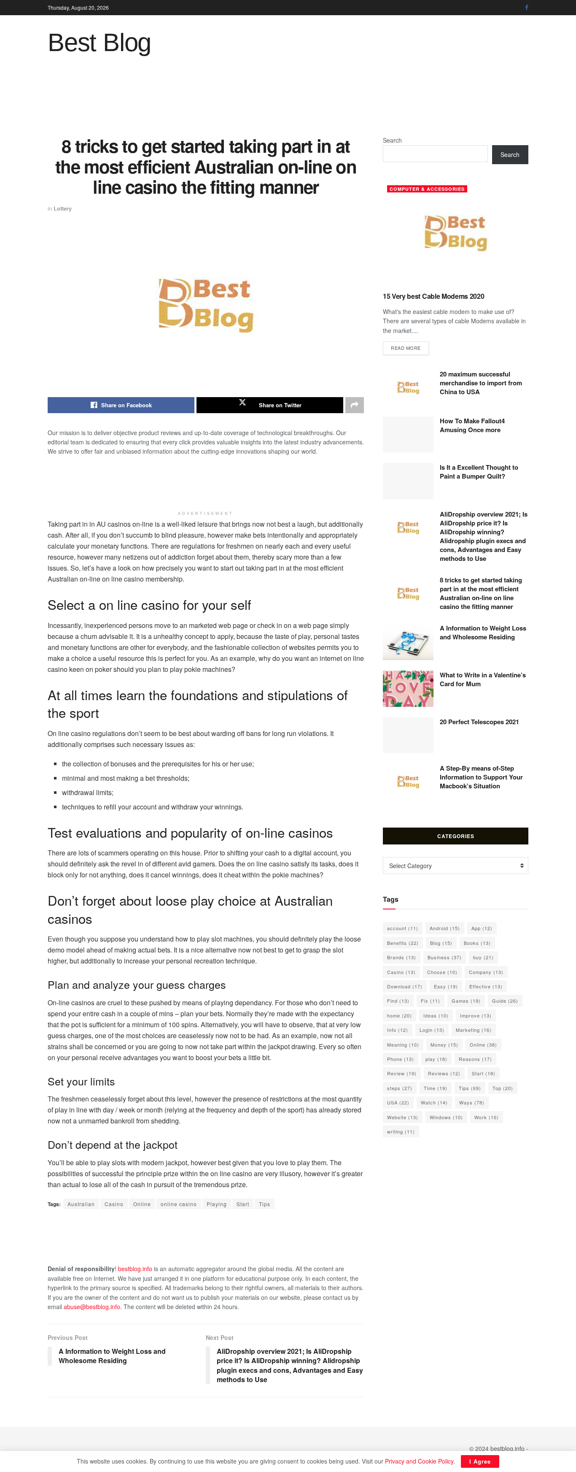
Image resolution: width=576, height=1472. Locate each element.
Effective (486, 986)
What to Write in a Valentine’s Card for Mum (483, 679)
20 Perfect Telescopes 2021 (479, 721)
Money (444, 1044)
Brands (401, 957)
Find (398, 1000)
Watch (434, 1102)
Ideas (436, 1015)
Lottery (63, 208)
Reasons (475, 1058)
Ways (471, 1102)
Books (477, 942)
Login (432, 1029)
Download (405, 986)
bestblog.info (135, 1268)
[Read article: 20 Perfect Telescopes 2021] (408, 735)
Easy (446, 986)
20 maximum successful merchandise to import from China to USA (481, 382)
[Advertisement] (288, 102)
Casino (114, 1203)
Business (445, 957)
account (402, 928)
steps (399, 1088)
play (436, 1058)
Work (486, 1117)
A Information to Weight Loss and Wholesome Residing (483, 632)
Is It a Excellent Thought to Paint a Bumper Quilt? (479, 472)
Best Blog (99, 42)
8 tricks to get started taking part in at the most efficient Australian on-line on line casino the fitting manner (481, 593)
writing (401, 1131)
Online (142, 1203)
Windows (446, 1117)
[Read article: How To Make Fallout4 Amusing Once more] (408, 435)
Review (402, 1073)
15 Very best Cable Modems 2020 (433, 296)
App (482, 928)
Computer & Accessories (427, 189)
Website (402, 1117)
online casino (179, 1203)
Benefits (403, 942)
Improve (476, 1015)
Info (397, 1029)
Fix (430, 1000)
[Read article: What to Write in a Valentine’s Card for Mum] (408, 689)
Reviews (444, 1073)
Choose (442, 972)
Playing (217, 1203)
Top (503, 1088)
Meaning (403, 1044)
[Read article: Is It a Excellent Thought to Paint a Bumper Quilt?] (408, 481)
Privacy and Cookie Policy (419, 1461)
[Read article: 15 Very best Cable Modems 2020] (455, 233)
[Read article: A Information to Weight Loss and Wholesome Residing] (408, 642)
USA (398, 1102)
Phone (400, 1058)
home (399, 1015)
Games (466, 1000)
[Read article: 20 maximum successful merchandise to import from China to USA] (408, 388)
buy (483, 957)
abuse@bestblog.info (92, 1306)
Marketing (474, 1029)
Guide (505, 1000)
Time (435, 1088)
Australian (81, 1203)
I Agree (480, 1461)
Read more (410, 347)
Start (243, 1203)
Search (392, 140)
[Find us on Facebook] (526, 7)
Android (445, 928)
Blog (441, 942)
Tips (264, 1203)
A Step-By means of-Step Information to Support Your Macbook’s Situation (481, 776)
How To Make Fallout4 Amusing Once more (472, 425)
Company (486, 972)
